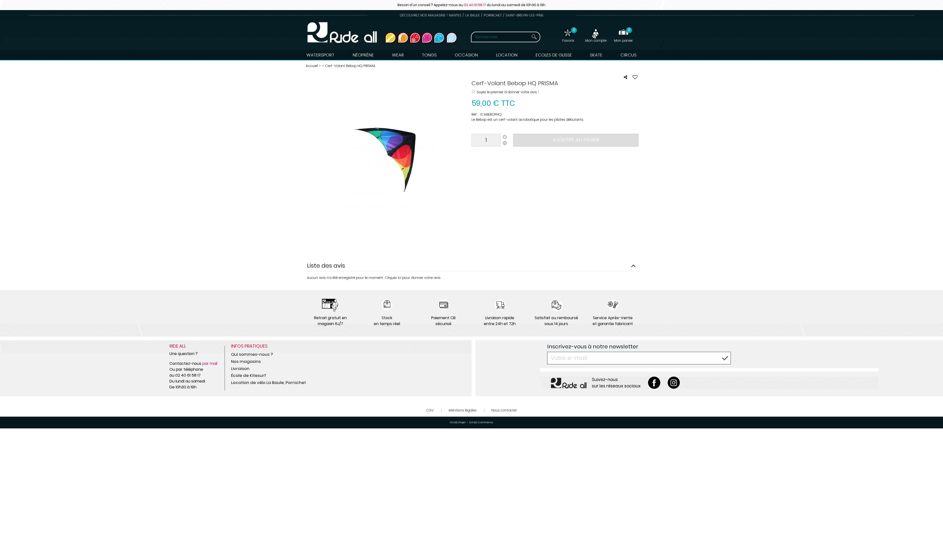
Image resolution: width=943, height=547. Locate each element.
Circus (629, 55)
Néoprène (363, 55)
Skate (596, 55)
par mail (209, 363)
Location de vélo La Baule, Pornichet (268, 382)
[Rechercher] (530, 37)
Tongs (429, 55)
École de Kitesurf (248, 375)
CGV (430, 410)
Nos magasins (246, 361)
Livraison (240, 368)
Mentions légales (462, 410)
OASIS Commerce (481, 422)
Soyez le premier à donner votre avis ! (508, 92)
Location (506, 55)
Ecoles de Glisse (554, 55)
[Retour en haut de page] (933, 532)
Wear (398, 55)
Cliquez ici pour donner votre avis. (413, 278)
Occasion (466, 55)
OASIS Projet (458, 422)
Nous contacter (504, 410)
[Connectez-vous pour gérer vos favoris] (635, 77)
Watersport (320, 55)
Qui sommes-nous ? (252, 354)
